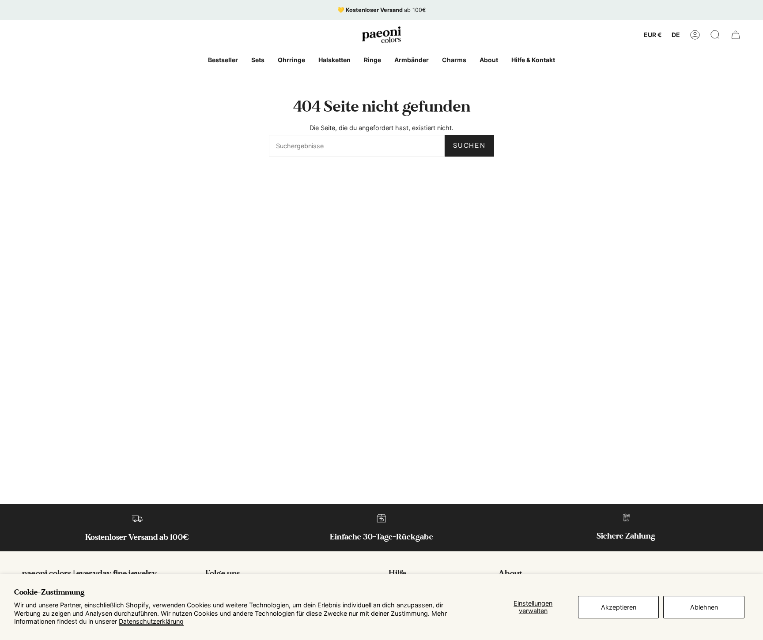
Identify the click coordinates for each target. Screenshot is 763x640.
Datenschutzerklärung (151, 621)
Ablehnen (704, 607)
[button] (715, 35)
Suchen (469, 145)
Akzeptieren (618, 607)
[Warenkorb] (735, 35)
